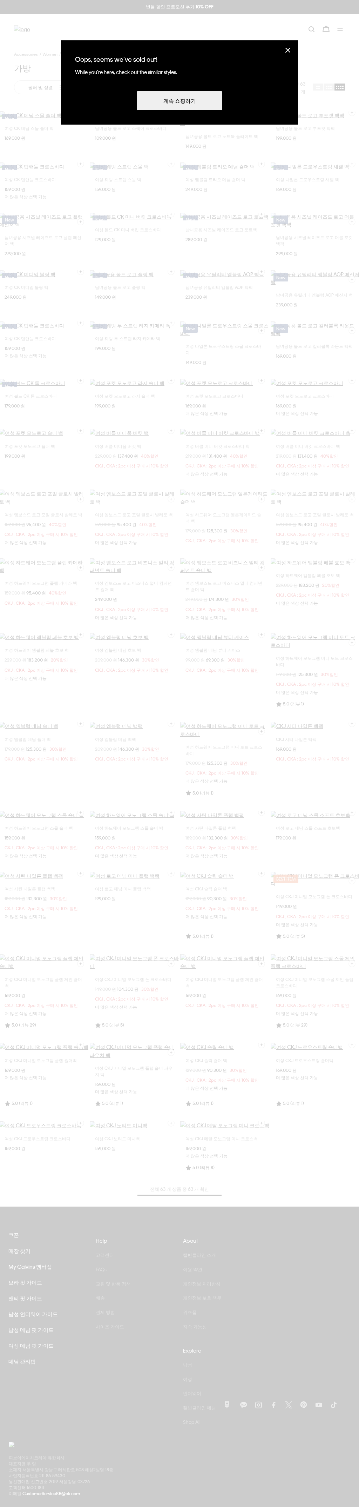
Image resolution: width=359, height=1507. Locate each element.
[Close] (288, 50)
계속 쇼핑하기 (179, 100)
